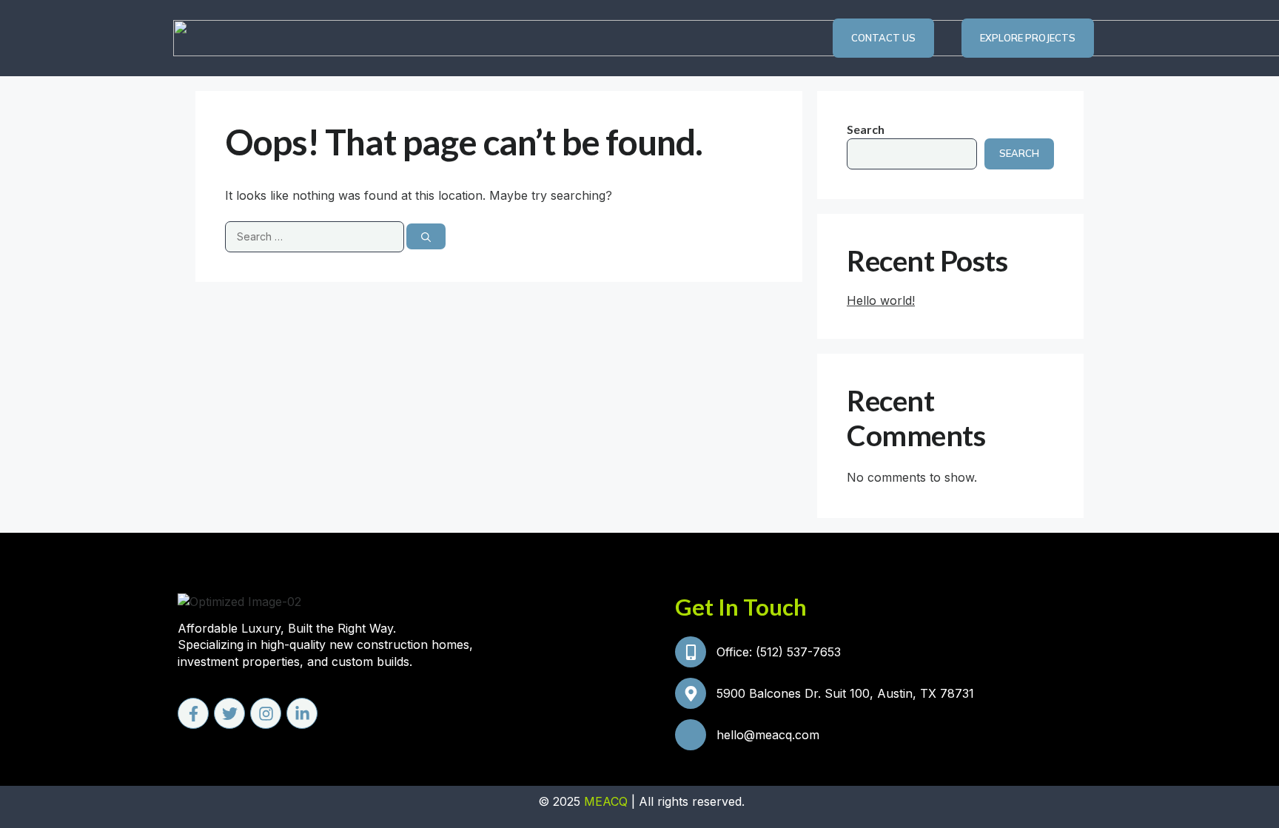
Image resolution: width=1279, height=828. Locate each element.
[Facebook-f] (193, 713)
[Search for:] (315, 236)
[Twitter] (229, 713)
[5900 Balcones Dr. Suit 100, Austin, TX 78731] (690, 693)
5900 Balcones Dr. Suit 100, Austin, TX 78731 (845, 693)
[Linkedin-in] (302, 713)
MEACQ (606, 801)
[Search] (426, 236)
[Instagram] (265, 713)
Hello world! (881, 300)
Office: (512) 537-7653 (778, 651)
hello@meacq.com (767, 734)
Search (865, 129)
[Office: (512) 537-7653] (690, 651)
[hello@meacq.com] (690, 734)
